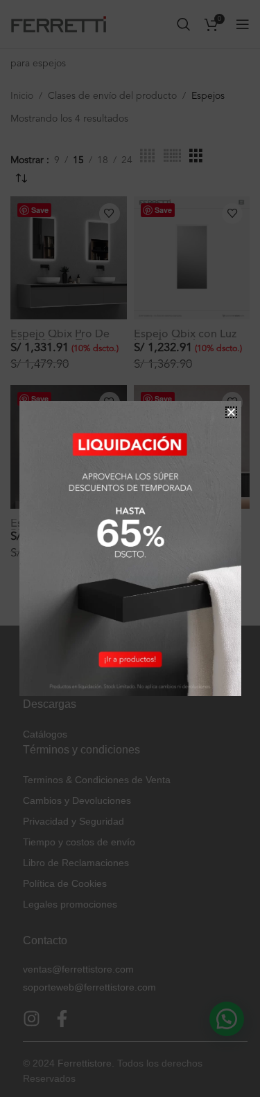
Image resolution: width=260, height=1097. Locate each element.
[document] (130, 548)
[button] (231, 412)
